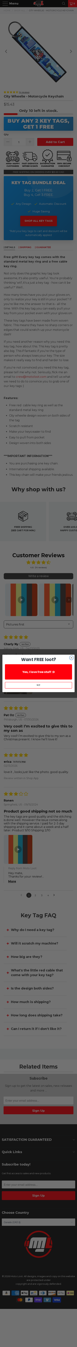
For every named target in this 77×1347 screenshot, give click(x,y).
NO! (38, 685)
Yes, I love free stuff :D (38, 672)
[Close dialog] (71, 658)
